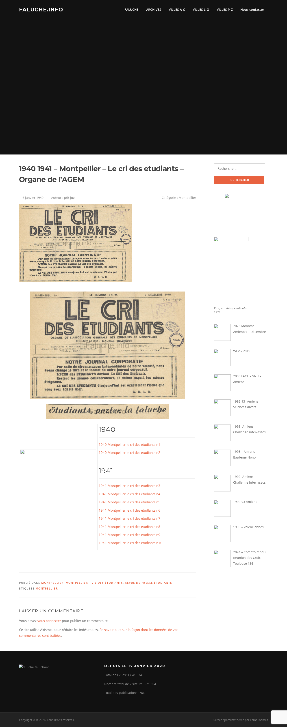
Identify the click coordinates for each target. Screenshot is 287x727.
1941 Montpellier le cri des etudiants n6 (129, 510)
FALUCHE (132, 9)
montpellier (47, 588)
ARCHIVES (153, 9)
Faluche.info (41, 9)
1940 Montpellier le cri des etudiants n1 (129, 444)
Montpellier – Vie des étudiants (94, 583)
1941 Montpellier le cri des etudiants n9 (129, 534)
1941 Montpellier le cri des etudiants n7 (129, 518)
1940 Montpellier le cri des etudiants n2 (129, 452)
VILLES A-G (177, 9)
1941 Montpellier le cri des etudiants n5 (129, 502)
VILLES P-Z (225, 9)
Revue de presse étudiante (148, 583)
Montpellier (187, 197)
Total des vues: (116, 675)
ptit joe (69, 197)
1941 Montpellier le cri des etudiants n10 (130, 542)
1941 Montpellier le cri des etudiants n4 (129, 494)
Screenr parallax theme (228, 720)
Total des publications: (121, 693)
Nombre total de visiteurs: (124, 684)
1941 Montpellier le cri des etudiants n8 (129, 526)
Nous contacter (252, 9)
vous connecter (49, 620)
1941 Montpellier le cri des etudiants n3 (129, 485)
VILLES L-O (201, 9)
